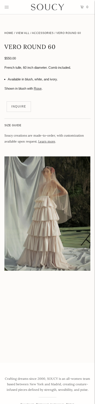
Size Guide (12, 125)
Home (8, 33)
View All (23, 33)
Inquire (18, 106)
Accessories (43, 33)
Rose (38, 88)
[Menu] (6, 7)
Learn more (46, 141)
